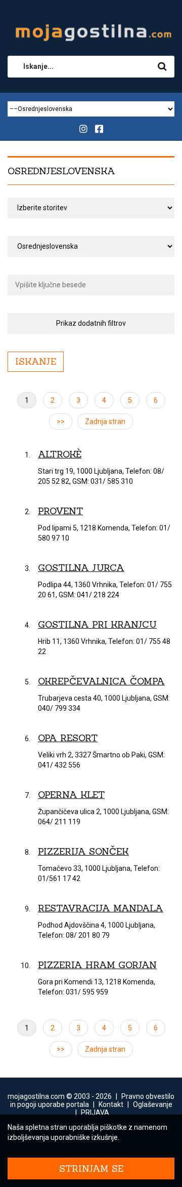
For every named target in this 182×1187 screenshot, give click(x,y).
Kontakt (111, 1104)
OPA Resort (68, 738)
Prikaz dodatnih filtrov (91, 323)
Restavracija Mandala (100, 908)
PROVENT (60, 511)
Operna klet (71, 794)
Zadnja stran (105, 421)
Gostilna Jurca (81, 567)
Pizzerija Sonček (83, 851)
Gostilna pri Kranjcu (97, 624)
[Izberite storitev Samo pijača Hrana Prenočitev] (91, 208)
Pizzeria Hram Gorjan (97, 965)
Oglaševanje (152, 1104)
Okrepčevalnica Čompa (101, 681)
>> (61, 421)
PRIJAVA (95, 1112)
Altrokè (59, 454)
